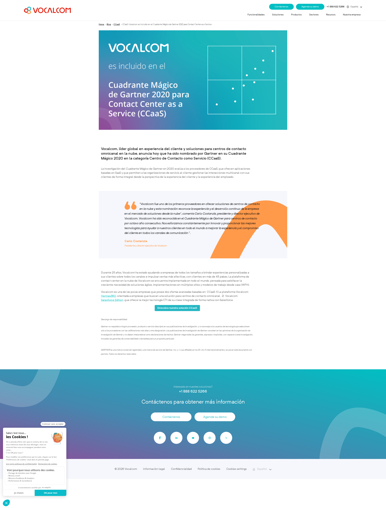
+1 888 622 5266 (335, 6)
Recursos (330, 14)
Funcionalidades (256, 14)
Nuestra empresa (352, 14)
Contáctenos (281, 6)
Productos (296, 14)
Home (101, 24)
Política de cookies (209, 468)
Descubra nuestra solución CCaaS (177, 308)
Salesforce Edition (112, 300)
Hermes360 (108, 295)
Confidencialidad (181, 468)
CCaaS (117, 24)
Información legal (154, 468)
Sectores (314, 14)
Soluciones (278, 14)
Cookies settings (236, 468)
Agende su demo (310, 6)
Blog (109, 24)
